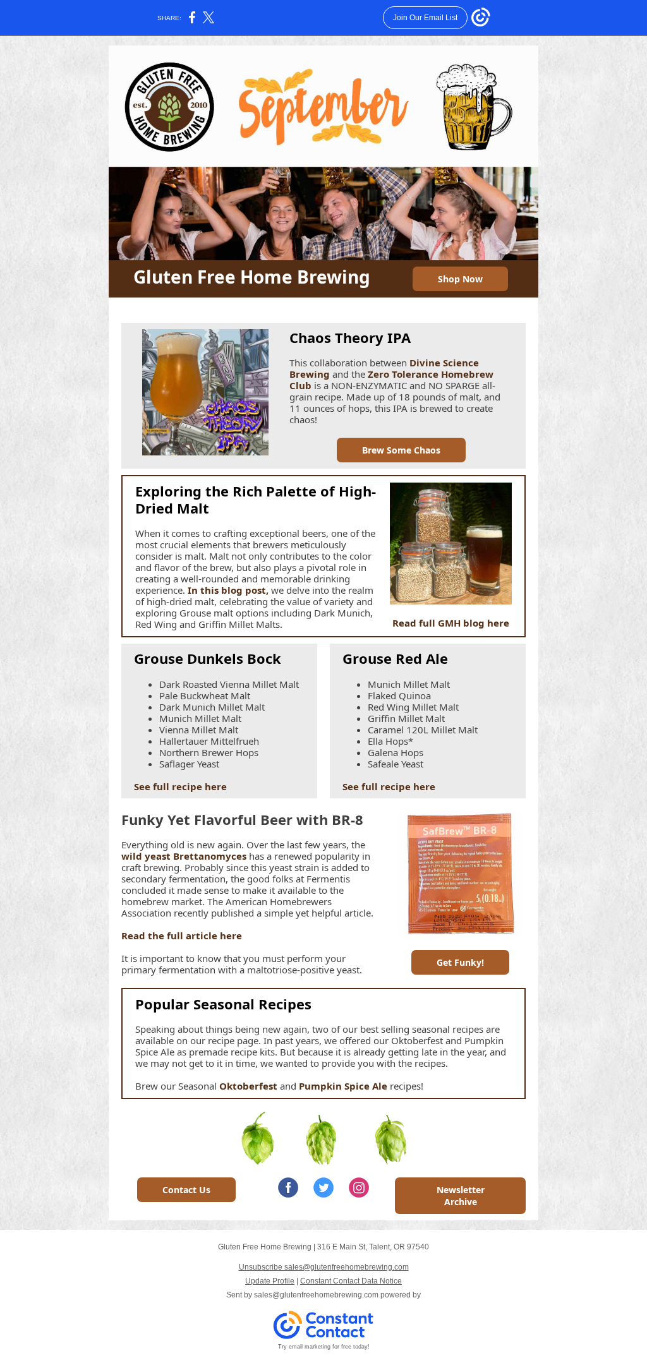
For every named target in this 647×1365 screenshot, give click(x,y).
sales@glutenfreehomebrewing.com (316, 1294)
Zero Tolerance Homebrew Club (391, 380)
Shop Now (460, 279)
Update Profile (269, 1281)
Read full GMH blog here (450, 622)
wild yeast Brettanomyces (183, 856)
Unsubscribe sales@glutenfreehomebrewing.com (324, 1267)
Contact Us (186, 1190)
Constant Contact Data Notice (351, 1281)
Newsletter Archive (461, 1196)
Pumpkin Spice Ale (344, 1085)
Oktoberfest (248, 1085)
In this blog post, (228, 590)
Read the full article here (181, 935)
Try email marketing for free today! (324, 1347)
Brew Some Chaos (401, 450)
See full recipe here (180, 786)
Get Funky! (460, 962)
